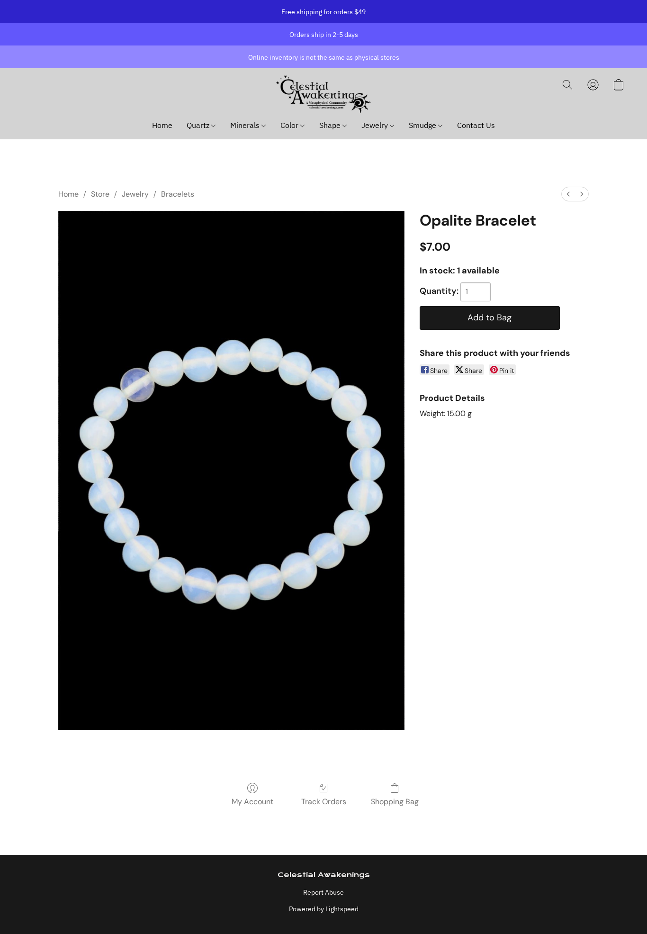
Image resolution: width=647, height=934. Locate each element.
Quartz (199, 125)
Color (290, 125)
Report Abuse (323, 892)
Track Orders (323, 802)
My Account (252, 802)
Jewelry (375, 125)
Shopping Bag (395, 802)
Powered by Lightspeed (324, 909)
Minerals (245, 125)
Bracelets (177, 194)
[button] (323, 94)
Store (100, 194)
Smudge (423, 125)
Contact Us (476, 125)
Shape (330, 125)
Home (162, 125)
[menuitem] (568, 194)
